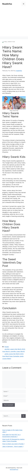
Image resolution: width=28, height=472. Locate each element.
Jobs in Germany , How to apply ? (12, 446)
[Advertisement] (14, 22)
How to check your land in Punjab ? (13, 444)
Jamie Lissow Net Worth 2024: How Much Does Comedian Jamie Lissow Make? (13, 356)
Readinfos (7, 4)
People (6, 347)
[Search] (23, 416)
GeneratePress (14, 469)
